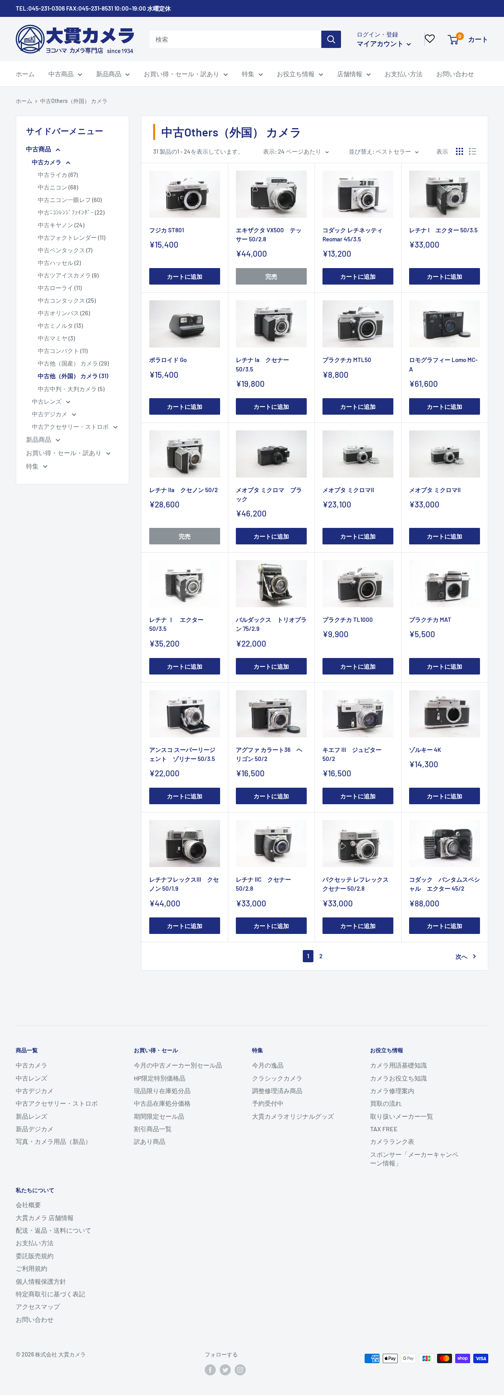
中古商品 (61, 73)
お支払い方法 (403, 73)
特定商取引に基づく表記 (50, 1294)
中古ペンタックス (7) (65, 250)
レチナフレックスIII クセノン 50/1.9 (184, 884)
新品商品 (108, 73)
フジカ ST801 (166, 229)
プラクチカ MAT (430, 619)
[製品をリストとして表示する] (472, 151)
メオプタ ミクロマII (348, 489)
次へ (461, 956)
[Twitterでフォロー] (225, 1369)
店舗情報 (349, 73)
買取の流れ (386, 1103)
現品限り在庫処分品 (162, 1090)
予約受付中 (268, 1103)
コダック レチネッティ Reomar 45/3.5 (355, 234)
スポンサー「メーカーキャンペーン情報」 (414, 1159)
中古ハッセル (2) (59, 262)
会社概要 (28, 1204)
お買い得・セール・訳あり (181, 73)
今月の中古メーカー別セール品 (178, 1065)
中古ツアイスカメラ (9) (68, 275)
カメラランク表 (392, 1141)
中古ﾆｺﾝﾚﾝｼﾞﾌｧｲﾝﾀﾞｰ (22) (71, 212)
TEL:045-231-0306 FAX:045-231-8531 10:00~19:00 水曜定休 (93, 8)
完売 (271, 276)
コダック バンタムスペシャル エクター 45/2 (444, 884)
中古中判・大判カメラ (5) (71, 388)
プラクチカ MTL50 (346, 359)
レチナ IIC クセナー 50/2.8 (263, 884)
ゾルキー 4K (425, 749)
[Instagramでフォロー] (240, 1369)
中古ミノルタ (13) (60, 325)
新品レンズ (31, 1116)
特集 (248, 73)
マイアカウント (381, 43)
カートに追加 (184, 276)
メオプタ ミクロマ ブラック (269, 494)
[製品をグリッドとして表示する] (459, 151)
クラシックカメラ (277, 1078)
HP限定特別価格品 (159, 1078)
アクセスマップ (38, 1306)
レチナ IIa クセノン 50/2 (183, 489)
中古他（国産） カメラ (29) (73, 363)
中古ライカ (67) (58, 174)
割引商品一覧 (153, 1128)
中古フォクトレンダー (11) (71, 237)
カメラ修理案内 (392, 1090)
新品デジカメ (35, 1128)
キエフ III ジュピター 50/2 (352, 754)
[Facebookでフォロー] (210, 1369)
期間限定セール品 (159, 1116)
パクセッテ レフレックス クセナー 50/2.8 (357, 884)
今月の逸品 (268, 1065)
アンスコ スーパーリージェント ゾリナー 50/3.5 (182, 754)
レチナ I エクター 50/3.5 (443, 229)
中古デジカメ (50, 413)
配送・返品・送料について (53, 1230)
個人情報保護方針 (41, 1281)
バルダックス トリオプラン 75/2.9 (271, 624)
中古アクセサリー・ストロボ (71, 426)
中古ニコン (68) (58, 187)
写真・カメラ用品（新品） (53, 1141)
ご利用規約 (31, 1268)
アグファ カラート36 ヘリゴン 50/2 (269, 754)
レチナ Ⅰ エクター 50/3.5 (176, 624)
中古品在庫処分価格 (162, 1103)
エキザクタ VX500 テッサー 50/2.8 (269, 234)
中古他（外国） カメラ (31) (73, 375)
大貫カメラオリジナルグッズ (293, 1116)
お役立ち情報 (296, 73)
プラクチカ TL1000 (347, 619)
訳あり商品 (149, 1141)
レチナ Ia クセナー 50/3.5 (262, 364)
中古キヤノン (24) (61, 224)
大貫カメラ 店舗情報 (45, 1217)
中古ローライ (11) (60, 287)
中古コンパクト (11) (62, 350)
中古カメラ (47, 161)
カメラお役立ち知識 (398, 1078)
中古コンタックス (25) (67, 300)
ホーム (25, 73)
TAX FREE (384, 1128)
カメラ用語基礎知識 (398, 1065)
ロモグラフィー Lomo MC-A (443, 364)
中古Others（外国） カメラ (73, 100)
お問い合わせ (455, 73)
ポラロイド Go (168, 359)
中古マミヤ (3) (56, 338)
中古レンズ (47, 401)
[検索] (331, 39)
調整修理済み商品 (277, 1090)
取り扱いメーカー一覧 (401, 1116)
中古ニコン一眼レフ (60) (70, 199)
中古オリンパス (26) (64, 312)
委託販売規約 (35, 1255)
